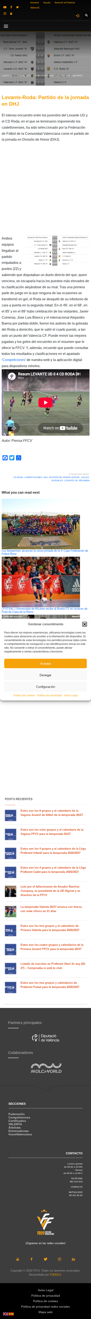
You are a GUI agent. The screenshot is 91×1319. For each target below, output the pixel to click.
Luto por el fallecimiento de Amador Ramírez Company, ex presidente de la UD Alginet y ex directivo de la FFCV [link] (50, 891)
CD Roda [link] (18, 477)
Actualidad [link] (58, 75)
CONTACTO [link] (77, 1187)
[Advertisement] (45, 190)
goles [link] (85, 477)
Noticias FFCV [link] (74, 75)
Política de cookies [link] (24, 695)
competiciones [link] (33, 477)
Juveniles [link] (57, 480)
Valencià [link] (34, 7)
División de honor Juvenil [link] (64, 477)
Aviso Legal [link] (71, 695)
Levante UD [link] (71, 480)
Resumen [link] (84, 480)
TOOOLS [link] (55, 1274)
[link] (5, 7)
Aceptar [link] (45, 663)
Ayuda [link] (46, 2)
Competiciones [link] (14, 360)
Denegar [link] (45, 675)
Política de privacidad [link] (49, 695)
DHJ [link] (46, 477)
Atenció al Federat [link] (65, 2)
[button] (85, 624)
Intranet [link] (34, 2)
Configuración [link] (45, 686)
